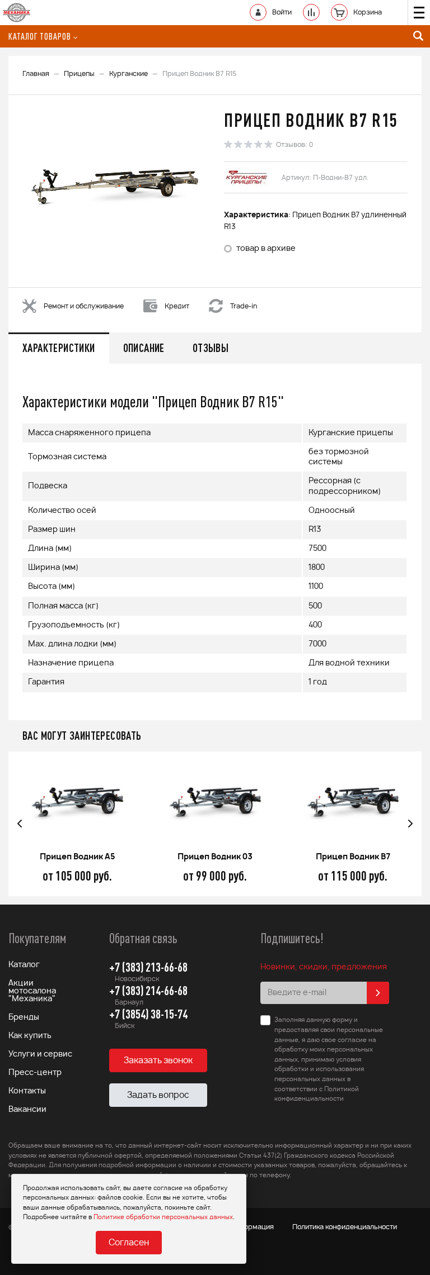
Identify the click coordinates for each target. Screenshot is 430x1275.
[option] (114, 186)
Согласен (129, 1243)
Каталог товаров (39, 36)
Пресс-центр (35, 1073)
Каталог (24, 965)
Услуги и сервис (40, 1054)
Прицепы (79, 73)
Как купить (30, 1036)
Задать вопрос (158, 1095)
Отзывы (210, 347)
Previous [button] (19, 823)
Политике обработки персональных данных (163, 1217)
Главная (35, 73)
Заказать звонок (158, 1061)
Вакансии (27, 1110)
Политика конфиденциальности (344, 1227)
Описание (144, 347)
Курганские (128, 73)
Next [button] (410, 823)
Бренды (23, 1017)
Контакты (27, 1091)
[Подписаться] (378, 993)
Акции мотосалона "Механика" (32, 991)
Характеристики (58, 347)
